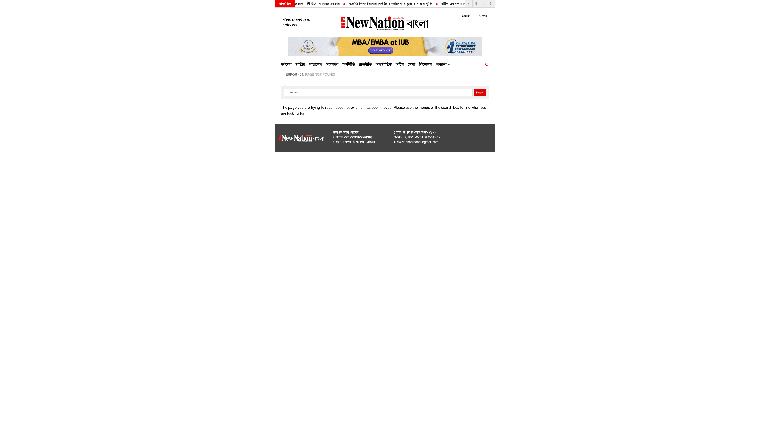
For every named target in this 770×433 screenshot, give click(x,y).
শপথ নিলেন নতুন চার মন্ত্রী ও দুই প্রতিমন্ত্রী (460, 4)
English (466, 15)
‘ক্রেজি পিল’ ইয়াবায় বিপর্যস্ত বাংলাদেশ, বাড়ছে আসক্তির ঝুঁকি (298, 4)
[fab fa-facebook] (463, 27)
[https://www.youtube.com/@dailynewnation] (481, 139)
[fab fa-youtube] (479, 27)
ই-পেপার (483, 15)
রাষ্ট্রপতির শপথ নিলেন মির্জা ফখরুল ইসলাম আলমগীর (386, 4)
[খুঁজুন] (487, 64)
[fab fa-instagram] (471, 27)
